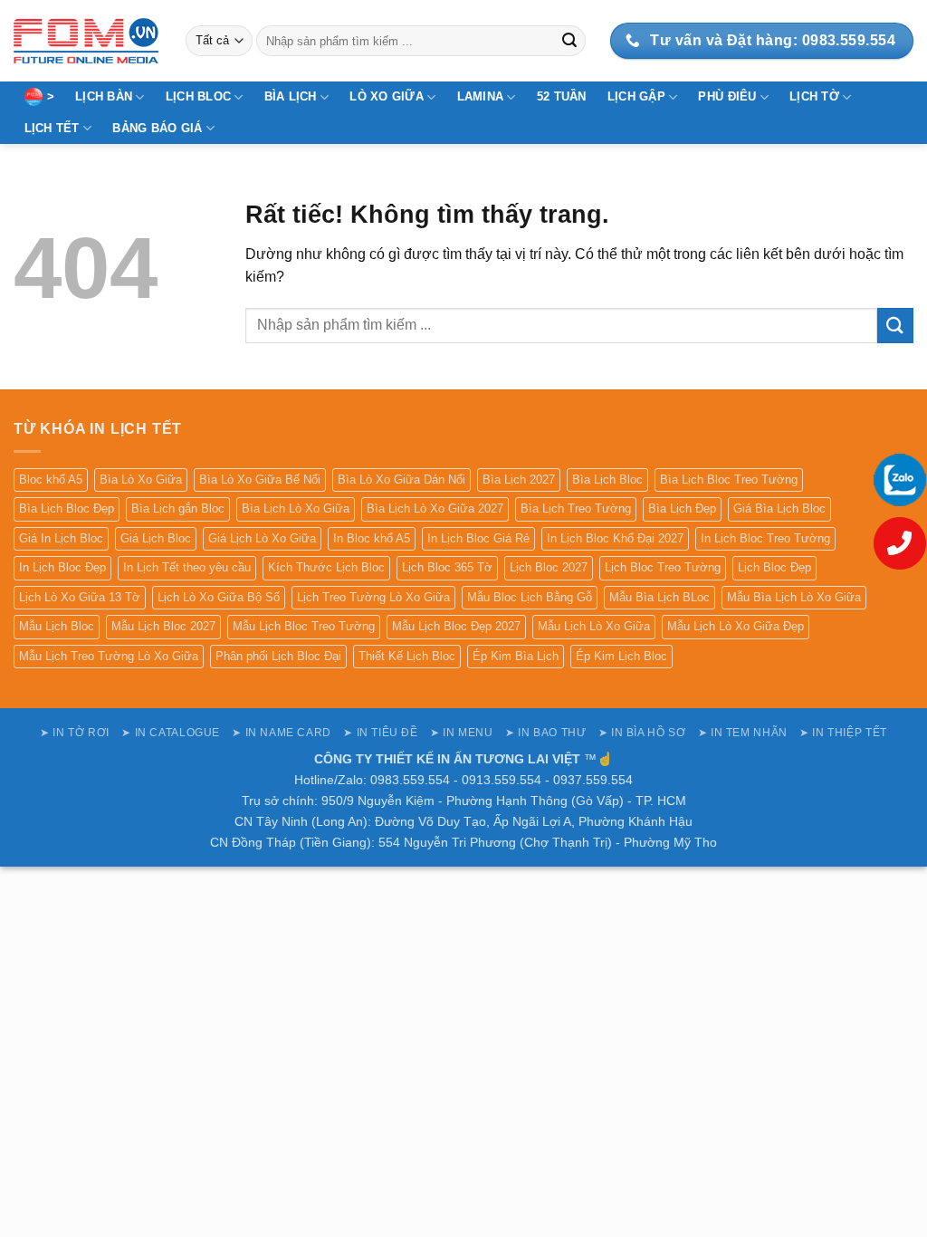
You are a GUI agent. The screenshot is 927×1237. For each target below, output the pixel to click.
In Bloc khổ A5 (371, 538)
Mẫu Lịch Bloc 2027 (163, 626)
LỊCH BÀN (103, 96)
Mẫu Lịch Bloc (56, 626)
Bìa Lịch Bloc (607, 479)
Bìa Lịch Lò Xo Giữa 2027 (435, 508)
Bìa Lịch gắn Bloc (178, 508)
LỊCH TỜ (814, 96)
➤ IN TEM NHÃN (743, 732)
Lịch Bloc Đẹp (774, 567)
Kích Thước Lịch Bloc (326, 567)
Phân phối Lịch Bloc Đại (278, 656)
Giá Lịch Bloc (155, 538)
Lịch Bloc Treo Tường (663, 567)
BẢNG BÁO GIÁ (157, 128)
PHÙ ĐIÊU (727, 96)
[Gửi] (569, 40)
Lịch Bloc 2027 (549, 567)
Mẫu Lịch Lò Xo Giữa (594, 626)
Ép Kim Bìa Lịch (516, 656)
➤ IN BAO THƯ (545, 732)
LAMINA (480, 96)
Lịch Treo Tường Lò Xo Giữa (373, 597)
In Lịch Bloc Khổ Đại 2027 (615, 538)
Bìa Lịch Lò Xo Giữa (295, 508)
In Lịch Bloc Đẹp (62, 567)
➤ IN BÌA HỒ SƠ (642, 732)
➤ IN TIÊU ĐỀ (380, 732)
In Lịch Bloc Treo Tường (765, 538)
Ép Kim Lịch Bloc (621, 656)
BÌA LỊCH (290, 96)
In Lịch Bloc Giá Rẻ (478, 538)
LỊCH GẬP (636, 96)
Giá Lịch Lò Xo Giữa (262, 538)
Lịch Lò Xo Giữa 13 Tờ (79, 597)
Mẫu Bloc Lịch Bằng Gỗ (529, 597)
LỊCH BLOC (198, 96)
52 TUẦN (562, 96)
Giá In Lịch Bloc (61, 538)
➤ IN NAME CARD (281, 732)
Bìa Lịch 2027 (519, 479)
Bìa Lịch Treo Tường (576, 508)
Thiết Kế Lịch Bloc (406, 656)
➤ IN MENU (461, 732)
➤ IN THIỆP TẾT (843, 732)
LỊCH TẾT (52, 128)
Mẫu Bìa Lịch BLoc (659, 597)
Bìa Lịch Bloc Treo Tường (729, 479)
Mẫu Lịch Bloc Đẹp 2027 (456, 626)
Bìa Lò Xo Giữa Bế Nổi (259, 479)
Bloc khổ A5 (50, 479)
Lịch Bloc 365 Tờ (447, 567)
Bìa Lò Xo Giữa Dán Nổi (401, 479)
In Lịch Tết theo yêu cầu (187, 567)
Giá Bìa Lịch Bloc (779, 508)
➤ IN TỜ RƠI (75, 732)
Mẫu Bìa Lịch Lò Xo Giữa (794, 597)
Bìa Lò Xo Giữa (141, 479)
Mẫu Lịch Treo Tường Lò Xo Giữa (108, 656)
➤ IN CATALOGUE (170, 732)
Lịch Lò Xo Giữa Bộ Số (219, 597)
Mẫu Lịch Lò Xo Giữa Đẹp (735, 626)
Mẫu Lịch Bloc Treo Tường (304, 626)
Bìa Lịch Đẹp (682, 508)
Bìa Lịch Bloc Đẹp (66, 508)
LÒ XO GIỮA (386, 96)
